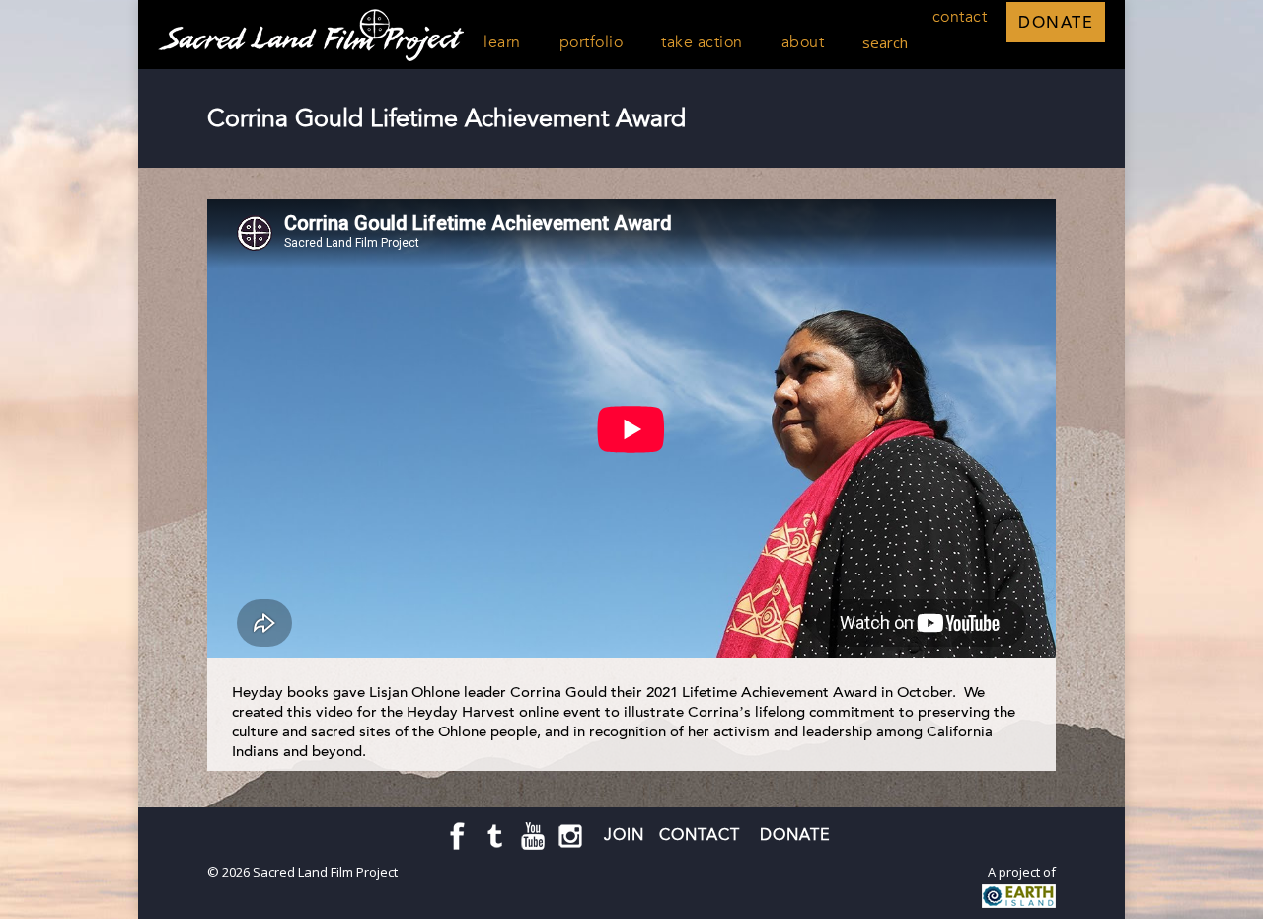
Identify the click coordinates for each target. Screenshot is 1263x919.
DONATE (1055, 22)
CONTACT (702, 834)
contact (960, 16)
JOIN (624, 834)
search (885, 42)
